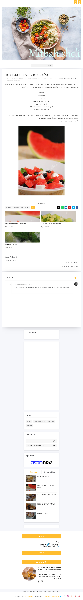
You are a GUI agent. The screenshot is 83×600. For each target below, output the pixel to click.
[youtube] (75, 596)
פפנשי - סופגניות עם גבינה (46, 495)
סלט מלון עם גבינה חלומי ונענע (51, 224)
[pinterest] (79, 596)
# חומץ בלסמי (25, 207)
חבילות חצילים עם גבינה (46, 504)
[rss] (71, 596)
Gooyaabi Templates (52, 596)
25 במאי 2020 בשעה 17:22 (24, 284)
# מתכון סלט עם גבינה (12, 207)
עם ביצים (29, 425)
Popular (33, 472)
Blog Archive (49, 472)
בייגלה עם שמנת (43, 476)
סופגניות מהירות (43, 513)
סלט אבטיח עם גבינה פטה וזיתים (15, 224)
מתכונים (40, 78)
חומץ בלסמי (60, 78)
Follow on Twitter (34, 441)
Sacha (30, 284)
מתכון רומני (51, 421)
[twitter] (75, 2)
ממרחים (29, 421)
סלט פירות (10, 81)
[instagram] (79, 2)
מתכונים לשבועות (32, 78)
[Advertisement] (48, 375)
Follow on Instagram (35, 445)
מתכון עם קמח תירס (39, 421)
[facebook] (38, 581)
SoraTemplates (28, 596)
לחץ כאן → (57, 578)
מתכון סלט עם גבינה (50, 78)
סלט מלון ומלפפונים (11, 244)
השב (15, 291)
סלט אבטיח (22, 78)
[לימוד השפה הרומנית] (41, 462)
